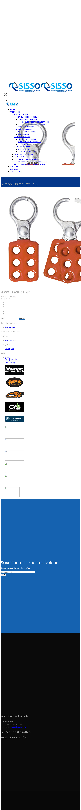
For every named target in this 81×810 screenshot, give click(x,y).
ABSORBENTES (23, 134)
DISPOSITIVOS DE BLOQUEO (28, 119)
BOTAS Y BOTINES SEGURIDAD (29, 142)
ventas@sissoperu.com (18, 727)
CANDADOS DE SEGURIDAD (28, 117)
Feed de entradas (11, 359)
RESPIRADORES (23, 149)
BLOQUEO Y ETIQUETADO (23, 114)
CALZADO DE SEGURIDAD (27, 139)
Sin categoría (9, 349)
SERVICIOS (14, 169)
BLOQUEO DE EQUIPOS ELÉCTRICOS (35, 122)
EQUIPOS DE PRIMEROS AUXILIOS (26, 159)
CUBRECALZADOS (24, 144)
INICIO (12, 109)
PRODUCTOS (15, 112)
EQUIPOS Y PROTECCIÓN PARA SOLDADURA (30, 161)
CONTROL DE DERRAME (23, 129)
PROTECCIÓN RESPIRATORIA (24, 147)
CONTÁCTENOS (16, 171)
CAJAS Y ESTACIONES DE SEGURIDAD (32, 124)
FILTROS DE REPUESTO (26, 152)
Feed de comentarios (12, 361)
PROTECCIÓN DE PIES (22, 137)
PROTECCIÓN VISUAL (22, 157)
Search (22, 318)
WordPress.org (10, 363)
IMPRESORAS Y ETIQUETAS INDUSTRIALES (29, 164)
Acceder (8, 357)
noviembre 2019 (10, 340)
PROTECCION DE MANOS (23, 154)
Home (3, 178)
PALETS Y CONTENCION (26, 132)
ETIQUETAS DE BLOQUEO (27, 127)
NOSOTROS (14, 166)
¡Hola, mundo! (10, 327)
